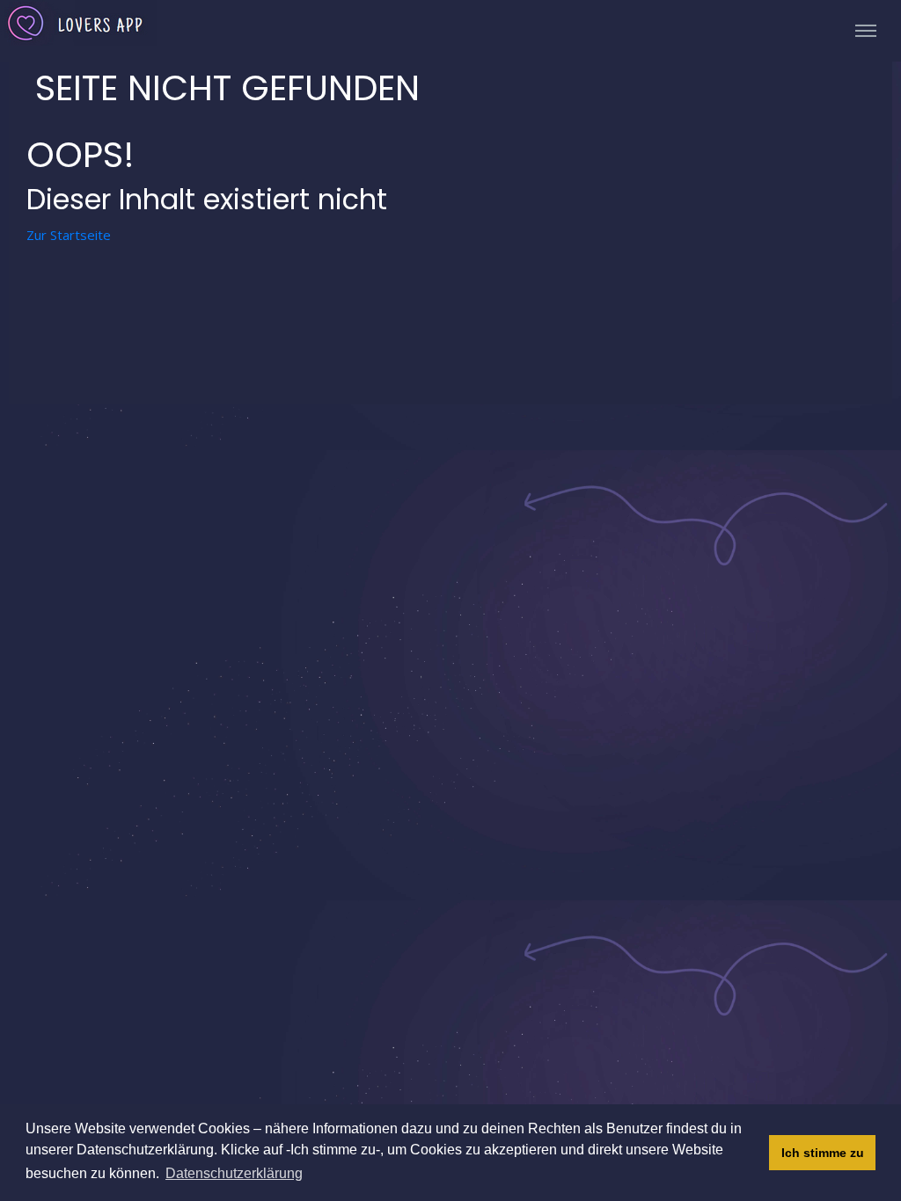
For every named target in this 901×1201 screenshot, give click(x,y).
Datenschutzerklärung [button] (234, 1173)
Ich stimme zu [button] (822, 1153)
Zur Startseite (68, 235)
